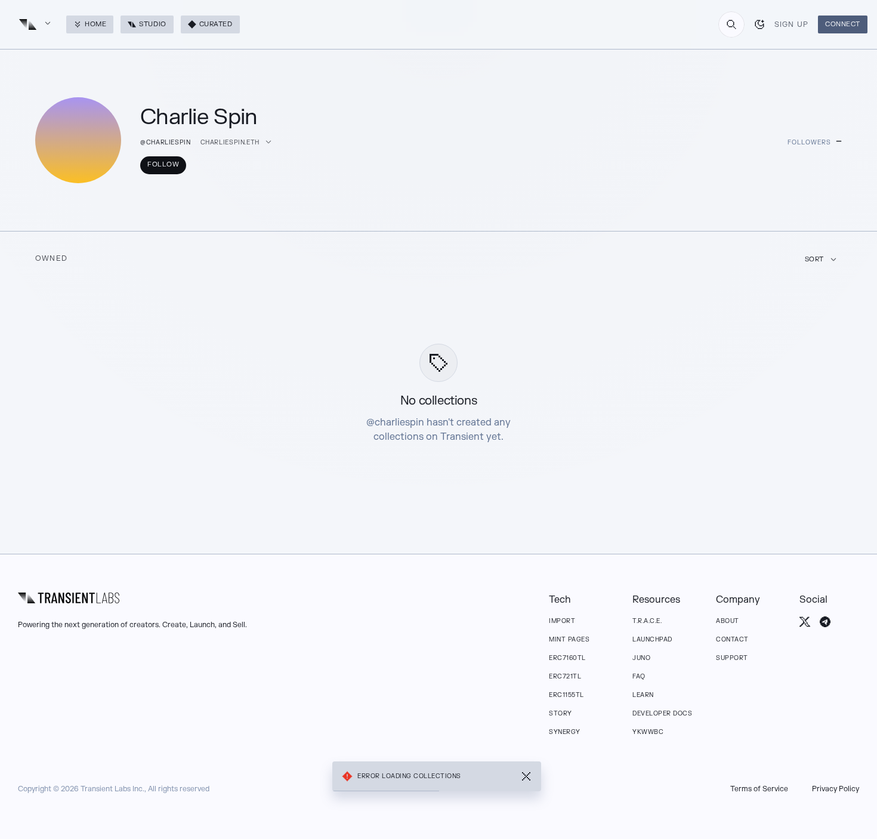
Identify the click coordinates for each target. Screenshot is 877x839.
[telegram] (825, 621)
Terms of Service (759, 789)
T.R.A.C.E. (647, 621)
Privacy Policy (835, 789)
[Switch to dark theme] (759, 24)
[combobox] (731, 24)
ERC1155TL (566, 695)
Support (732, 658)
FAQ (639, 676)
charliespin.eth (230, 142)
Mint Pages (569, 639)
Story (560, 713)
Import (562, 621)
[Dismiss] (526, 776)
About (727, 621)
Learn (643, 695)
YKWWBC (647, 732)
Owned (51, 258)
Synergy (564, 732)
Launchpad (652, 639)
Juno (641, 658)
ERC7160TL (567, 658)
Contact (732, 639)
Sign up (791, 24)
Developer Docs (662, 713)
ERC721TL (565, 676)
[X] (804, 621)
